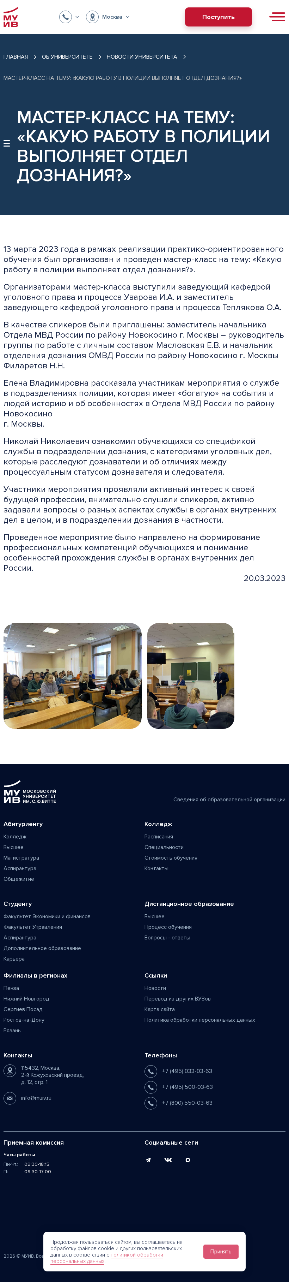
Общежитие (19, 879)
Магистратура (21, 857)
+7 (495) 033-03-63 (187, 1071)
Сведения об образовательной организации (229, 799)
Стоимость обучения (170, 857)
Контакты (156, 868)
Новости (155, 988)
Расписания (158, 836)
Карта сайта (159, 1009)
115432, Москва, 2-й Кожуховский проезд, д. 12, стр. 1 (52, 1075)
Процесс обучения (168, 927)
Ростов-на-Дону (24, 1019)
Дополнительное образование (42, 948)
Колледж (15, 836)
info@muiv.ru (36, 1098)
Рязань (12, 1030)
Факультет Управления (33, 927)
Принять (221, 1251)
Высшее (14, 847)
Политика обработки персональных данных (199, 1019)
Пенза (11, 988)
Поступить (218, 17)
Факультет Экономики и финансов (47, 916)
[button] (69, 17)
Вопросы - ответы (167, 937)
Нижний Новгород (26, 998)
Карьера (14, 958)
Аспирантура (20, 868)
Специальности (164, 847)
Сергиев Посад (23, 1009)
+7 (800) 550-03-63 (187, 1102)
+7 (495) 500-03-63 (187, 1087)
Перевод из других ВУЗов (177, 998)
